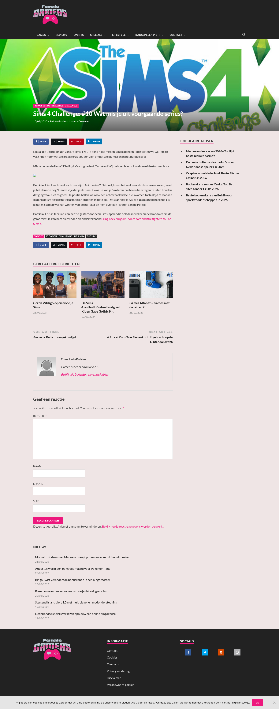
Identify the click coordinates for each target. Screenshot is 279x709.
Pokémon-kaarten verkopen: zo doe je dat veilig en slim (70, 591)
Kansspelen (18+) (147, 34)
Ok (257, 702)
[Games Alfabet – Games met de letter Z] (151, 285)
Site (36, 501)
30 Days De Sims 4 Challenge (49, 105)
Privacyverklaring (118, 671)
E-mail (38, 483)
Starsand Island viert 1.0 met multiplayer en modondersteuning (76, 602)
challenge (65, 236)
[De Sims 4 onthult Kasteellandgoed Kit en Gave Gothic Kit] (103, 285)
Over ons (113, 664)
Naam (37, 466)
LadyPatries (60, 121)
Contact (175, 34)
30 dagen (51, 236)
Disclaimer (114, 678)
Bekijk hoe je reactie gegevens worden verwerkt (133, 526)
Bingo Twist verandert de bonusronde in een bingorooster (72, 579)
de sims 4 (79, 236)
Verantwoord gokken (120, 684)
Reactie (40, 415)
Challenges (71, 105)
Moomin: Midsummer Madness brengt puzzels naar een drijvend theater (82, 557)
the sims (91, 236)
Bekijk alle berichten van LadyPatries (86, 374)
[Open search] (244, 34)
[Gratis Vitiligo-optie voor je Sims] (54, 285)
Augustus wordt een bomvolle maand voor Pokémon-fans (72, 568)
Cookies (112, 657)
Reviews (61, 34)
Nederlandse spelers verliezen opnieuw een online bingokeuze (75, 613)
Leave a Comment (79, 121)
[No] (274, 702)
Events (78, 34)
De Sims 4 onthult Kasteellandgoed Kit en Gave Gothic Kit (100, 307)
